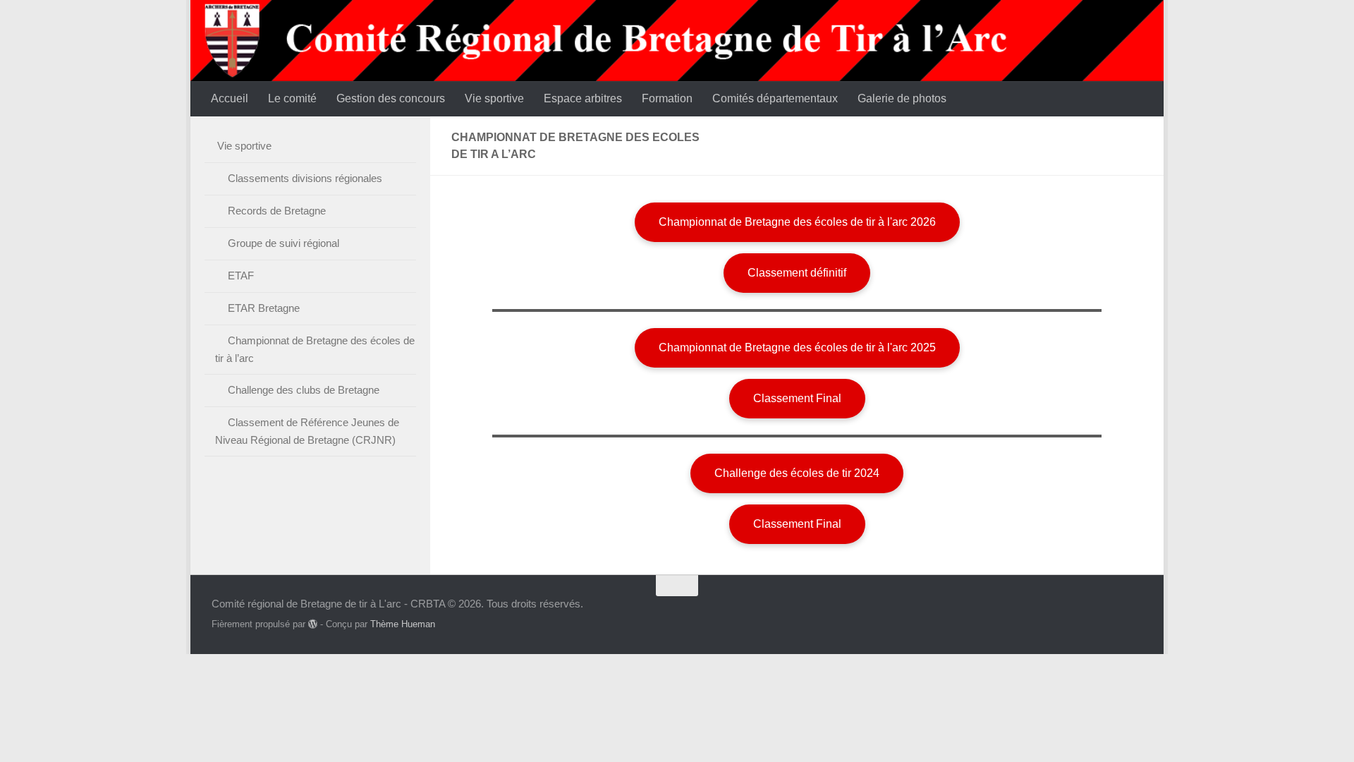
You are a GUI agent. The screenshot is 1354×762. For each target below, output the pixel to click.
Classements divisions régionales (305, 178)
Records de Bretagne (277, 211)
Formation (667, 98)
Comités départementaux (775, 98)
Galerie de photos (902, 98)
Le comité (292, 98)
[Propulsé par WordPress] (312, 624)
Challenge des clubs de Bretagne (303, 390)
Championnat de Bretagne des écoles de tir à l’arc (315, 349)
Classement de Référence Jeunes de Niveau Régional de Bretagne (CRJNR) (307, 431)
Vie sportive (494, 98)
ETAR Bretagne (264, 308)
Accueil (229, 98)
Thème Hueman (402, 624)
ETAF (241, 276)
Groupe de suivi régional (283, 243)
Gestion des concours (390, 98)
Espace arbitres (583, 98)
